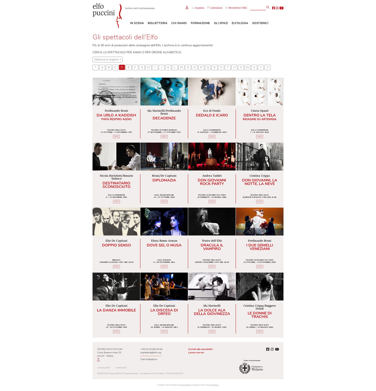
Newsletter (235, 8)
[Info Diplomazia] (164, 175)
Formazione (200, 23)
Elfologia (240, 23)
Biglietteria (157, 23)
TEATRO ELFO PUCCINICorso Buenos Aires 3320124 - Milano (109, 353)
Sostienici (260, 23)
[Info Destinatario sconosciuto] (116, 175)
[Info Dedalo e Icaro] (212, 110)
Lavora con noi (196, 352)
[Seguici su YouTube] (281, 8)
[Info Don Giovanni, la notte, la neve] (259, 175)
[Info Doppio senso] (116, 240)
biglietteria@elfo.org (150, 352)
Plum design (213, 385)
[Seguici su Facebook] (273, 8)
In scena (137, 23)
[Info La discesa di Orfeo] (164, 305)
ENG (244, 8)
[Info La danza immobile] (116, 305)
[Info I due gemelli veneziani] (259, 240)
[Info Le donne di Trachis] (259, 305)
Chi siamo (179, 23)
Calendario (216, 8)
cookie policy (120, 367)
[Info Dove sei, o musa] (164, 240)
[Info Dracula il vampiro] (212, 240)
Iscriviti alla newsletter (200, 349)
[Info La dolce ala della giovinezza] (212, 305)
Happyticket (185, 385)
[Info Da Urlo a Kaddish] (116, 110)
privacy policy (103, 367)
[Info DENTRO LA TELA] (259, 110)
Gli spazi (221, 23)
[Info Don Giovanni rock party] (212, 175)
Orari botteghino (148, 359)
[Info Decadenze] (164, 110)
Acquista (199, 8)
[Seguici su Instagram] (277, 8)
